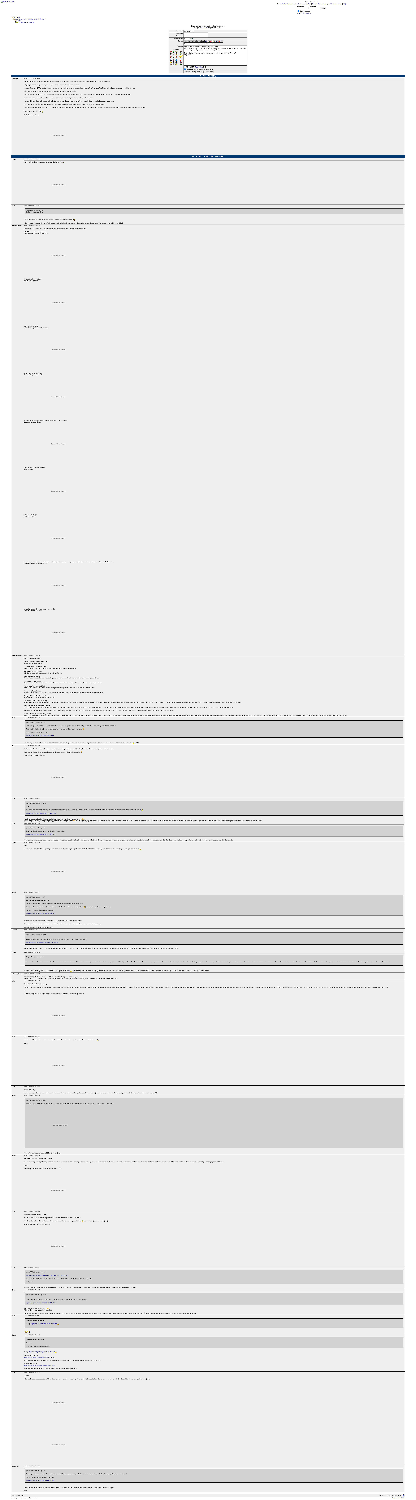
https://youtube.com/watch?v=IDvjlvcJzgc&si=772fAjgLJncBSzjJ (46, 1275)
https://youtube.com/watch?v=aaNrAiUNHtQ (40, 1480)
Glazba (19, 21)
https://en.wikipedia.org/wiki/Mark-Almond (44, 1324)
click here (204, 28)
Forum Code (199, 67)
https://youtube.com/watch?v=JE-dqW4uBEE (40, 735)
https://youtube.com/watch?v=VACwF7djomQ (40, 913)
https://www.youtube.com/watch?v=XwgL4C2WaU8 (42, 942)
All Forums (17, 17)
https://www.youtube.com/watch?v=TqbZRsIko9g (39, 1357)
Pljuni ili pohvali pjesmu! (26, 22)
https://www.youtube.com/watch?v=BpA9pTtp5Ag (41, 813)
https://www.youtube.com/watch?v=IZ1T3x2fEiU (41, 834)
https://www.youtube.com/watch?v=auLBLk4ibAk (41, 1303)
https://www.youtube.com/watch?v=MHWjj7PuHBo (39, 1365)
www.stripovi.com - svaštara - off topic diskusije (30, 19)
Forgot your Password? (304, 13)
